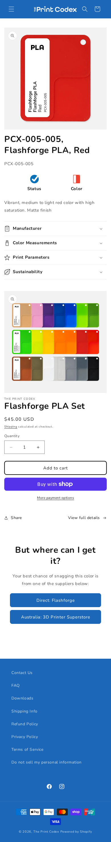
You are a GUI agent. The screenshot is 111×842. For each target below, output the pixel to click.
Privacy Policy (24, 736)
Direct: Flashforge (55, 600)
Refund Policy (24, 724)
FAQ (15, 685)
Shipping (10, 427)
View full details (84, 517)
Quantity (12, 436)
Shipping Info (24, 711)
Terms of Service (27, 749)
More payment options (55, 498)
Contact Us (22, 672)
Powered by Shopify (76, 832)
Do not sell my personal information (46, 762)
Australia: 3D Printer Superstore (55, 617)
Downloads (22, 698)
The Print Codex (46, 832)
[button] (11, 9)
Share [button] (16, 517)
